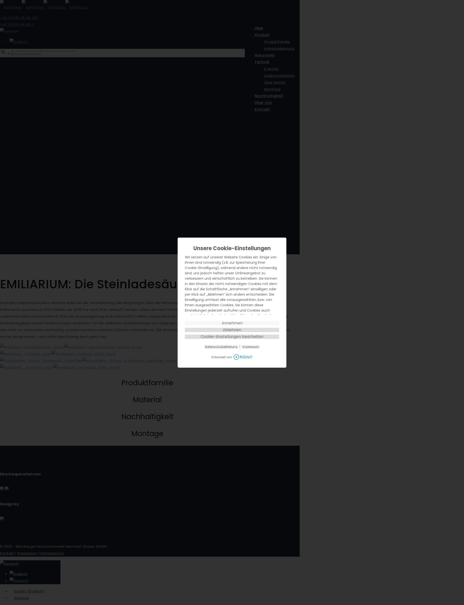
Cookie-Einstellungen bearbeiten (232, 337)
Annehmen (232, 323)
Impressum (250, 346)
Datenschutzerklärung (221, 346)
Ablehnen (232, 330)
